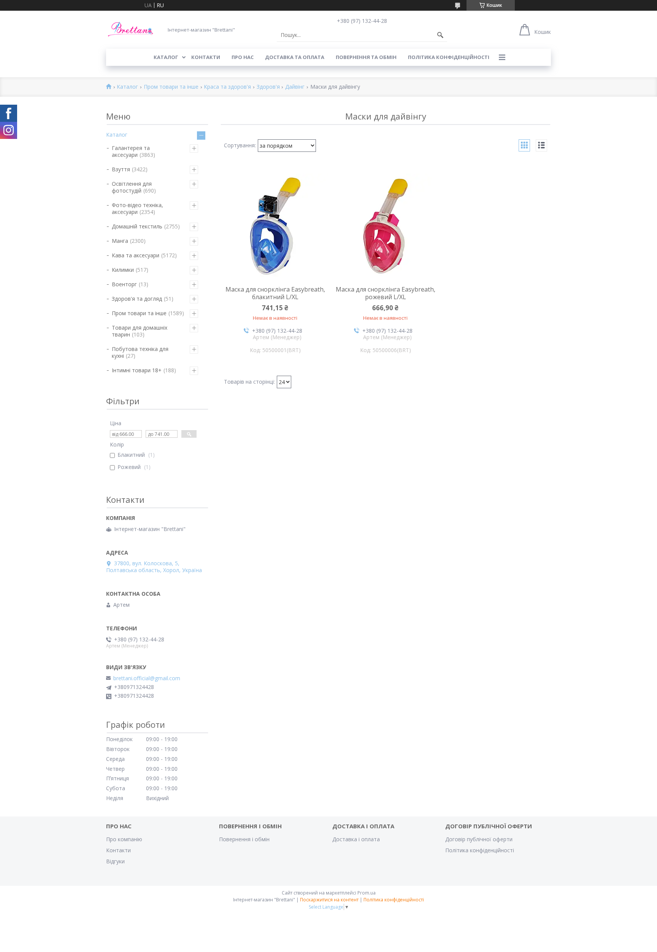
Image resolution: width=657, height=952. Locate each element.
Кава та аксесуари (135, 255)
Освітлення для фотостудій (132, 187)
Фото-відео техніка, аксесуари (137, 208)
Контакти (118, 850)
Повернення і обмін (244, 839)
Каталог (127, 87)
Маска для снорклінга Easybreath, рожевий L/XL (385, 293)
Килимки (123, 269)
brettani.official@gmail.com (146, 678)
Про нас (243, 57)
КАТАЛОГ (166, 57)
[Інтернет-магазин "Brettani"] (131, 29)
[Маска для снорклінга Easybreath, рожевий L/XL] (385, 226)
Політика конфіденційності (448, 57)
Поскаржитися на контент (329, 899)
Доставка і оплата (356, 839)
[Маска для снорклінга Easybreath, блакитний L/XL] (275, 226)
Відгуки (115, 861)
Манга (120, 240)
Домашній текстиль (137, 226)
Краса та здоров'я (227, 87)
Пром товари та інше (171, 87)
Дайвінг (295, 87)
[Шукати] (440, 35)
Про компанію (124, 839)
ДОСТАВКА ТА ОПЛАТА (294, 57)
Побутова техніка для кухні (140, 352)
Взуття (121, 169)
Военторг (124, 284)
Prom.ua (366, 893)
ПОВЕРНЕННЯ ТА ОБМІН (366, 57)
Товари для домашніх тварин (139, 331)
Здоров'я (268, 87)
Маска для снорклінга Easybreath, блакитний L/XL (275, 293)
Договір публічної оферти (479, 839)
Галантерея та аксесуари (131, 151)
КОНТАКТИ (205, 57)
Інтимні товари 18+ (137, 370)
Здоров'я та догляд (137, 298)
